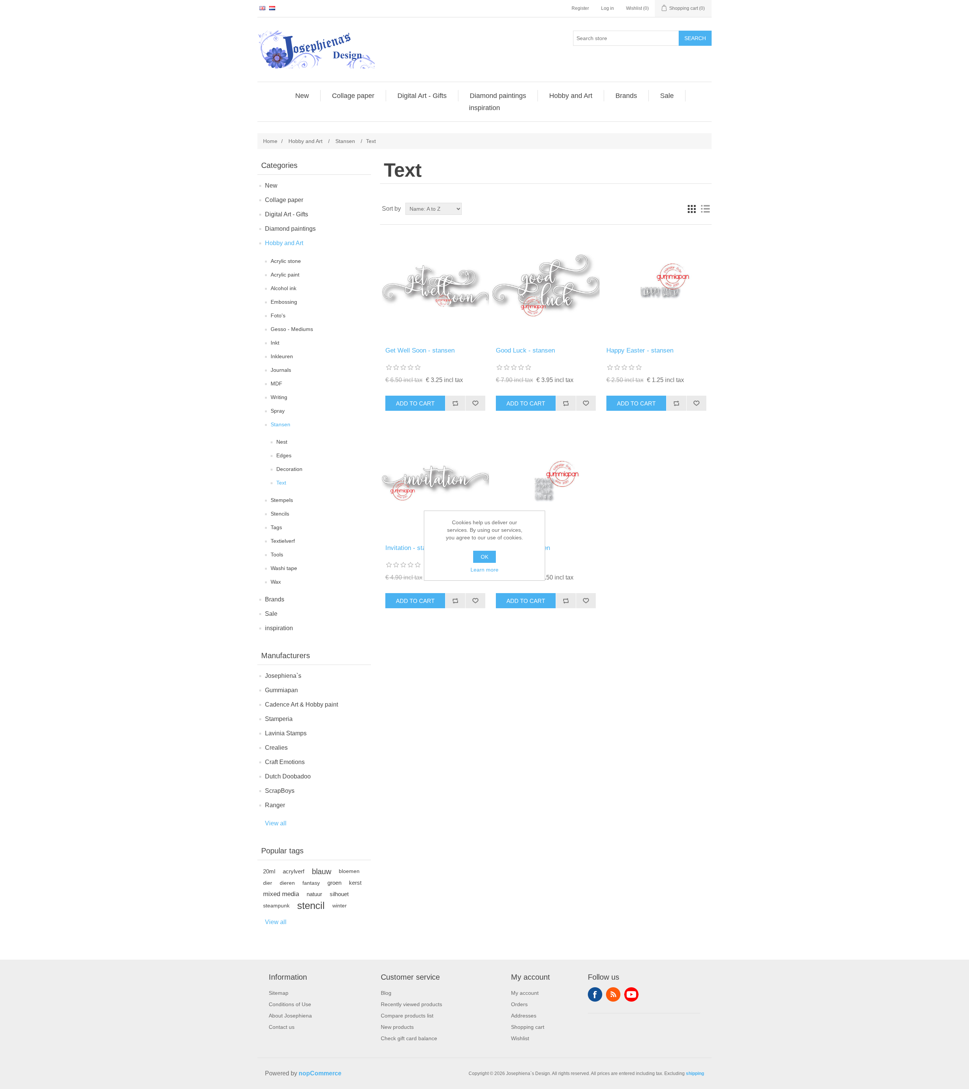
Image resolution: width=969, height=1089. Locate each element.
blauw (321, 871)
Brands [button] (626, 95)
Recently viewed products (411, 1004)
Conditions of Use (290, 1004)
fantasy (311, 883)
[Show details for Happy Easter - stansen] (656, 285)
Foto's (278, 315)
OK (484, 557)
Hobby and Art (284, 243)
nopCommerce (320, 1073)
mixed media (281, 894)
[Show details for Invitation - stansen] (435, 483)
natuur (314, 894)
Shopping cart (527, 1027)
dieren (287, 883)
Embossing (284, 302)
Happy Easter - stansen (639, 350)
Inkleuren (282, 356)
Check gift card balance (409, 1038)
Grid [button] (691, 209)
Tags (276, 527)
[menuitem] (302, 95)
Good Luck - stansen (525, 350)
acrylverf (293, 871)
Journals (281, 370)
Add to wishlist (475, 403)
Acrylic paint (285, 275)
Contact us (281, 1027)
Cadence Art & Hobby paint (301, 704)
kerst (355, 882)
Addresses (523, 1016)
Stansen (280, 424)
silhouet (339, 894)
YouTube (631, 994)
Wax (276, 582)
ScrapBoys (279, 791)
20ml (269, 871)
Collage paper (284, 200)
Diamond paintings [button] (498, 95)
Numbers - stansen (523, 547)
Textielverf (283, 541)
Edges (283, 455)
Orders (519, 1004)
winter (339, 906)
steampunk (276, 906)
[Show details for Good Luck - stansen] (545, 285)
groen (334, 882)
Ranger (275, 805)
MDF (276, 384)
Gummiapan (281, 690)
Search (695, 38)
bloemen (349, 871)
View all (276, 823)
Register (580, 8)
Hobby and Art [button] (570, 95)
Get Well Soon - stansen (420, 350)
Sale (271, 614)
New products (397, 1027)
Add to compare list (455, 403)
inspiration (279, 628)
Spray (278, 411)
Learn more (484, 570)
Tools (277, 554)
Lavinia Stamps (286, 733)
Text (281, 483)
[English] (262, 8)
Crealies (276, 747)
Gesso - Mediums (292, 329)
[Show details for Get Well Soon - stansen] (435, 285)
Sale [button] (667, 95)
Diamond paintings (290, 228)
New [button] (302, 95)
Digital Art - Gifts (286, 214)
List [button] (705, 209)
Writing (279, 397)
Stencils (280, 514)
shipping (695, 1073)
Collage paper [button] (353, 95)
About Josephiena (290, 1016)
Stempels (282, 500)
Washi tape (284, 568)
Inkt (275, 343)
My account (525, 993)
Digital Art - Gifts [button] (422, 95)
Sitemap (278, 993)
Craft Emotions (285, 762)
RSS (613, 994)
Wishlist (520, 1038)
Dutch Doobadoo (288, 776)
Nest (281, 442)
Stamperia (279, 719)
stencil (311, 905)
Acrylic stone (286, 261)
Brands (274, 599)
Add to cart (415, 403)
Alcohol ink (283, 288)
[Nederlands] (272, 8)
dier (267, 883)
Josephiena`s (283, 676)
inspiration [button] (484, 108)
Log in (607, 8)
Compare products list (407, 1016)
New (271, 185)
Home (270, 141)
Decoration (289, 469)
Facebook (595, 994)
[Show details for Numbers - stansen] (545, 483)
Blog (386, 993)
